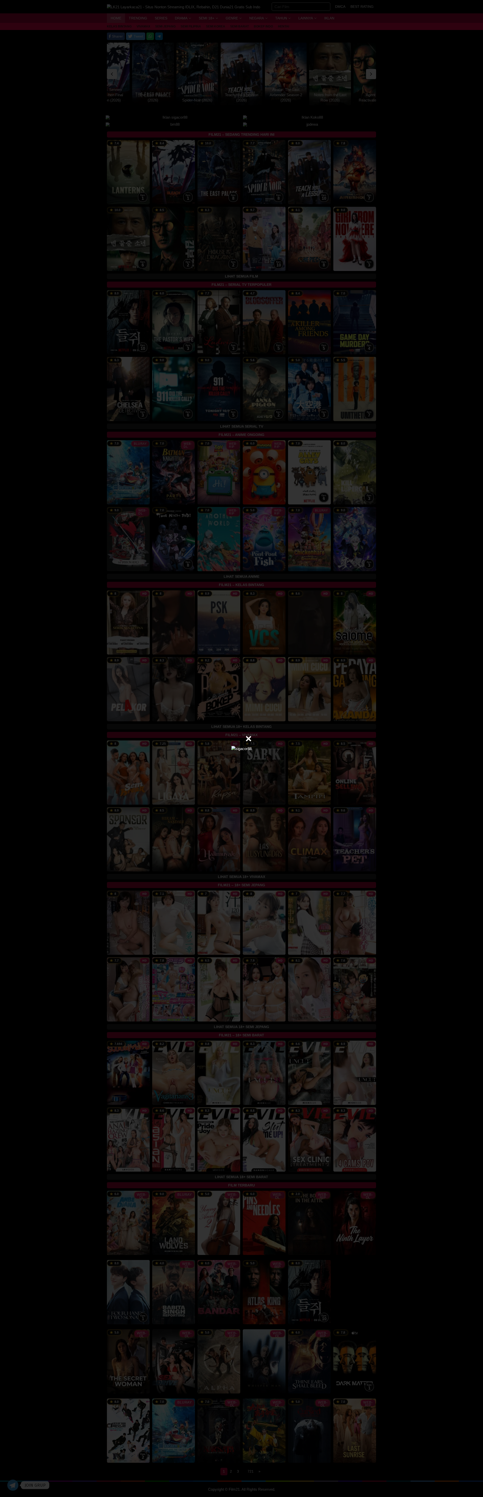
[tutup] (249, 739)
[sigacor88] (241, 748)
